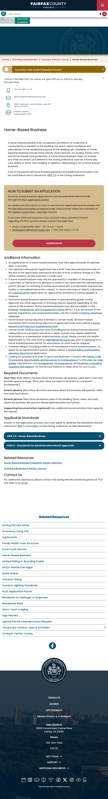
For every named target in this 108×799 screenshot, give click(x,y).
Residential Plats (12, 603)
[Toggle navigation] (102, 5)
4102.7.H (51, 175)
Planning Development (25, 59)
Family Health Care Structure (20, 543)
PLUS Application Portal (17, 591)
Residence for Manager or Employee (25, 597)
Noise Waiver (10, 573)
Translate (54, 697)
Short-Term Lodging (15, 609)
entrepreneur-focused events (55, 363)
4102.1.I (36, 426)
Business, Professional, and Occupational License (36, 309)
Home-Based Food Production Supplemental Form (54, 324)
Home (5, 59)
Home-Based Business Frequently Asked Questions (33, 463)
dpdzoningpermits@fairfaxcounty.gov (30, 97)
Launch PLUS (54, 243)
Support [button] (52, 762)
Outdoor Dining (12, 579)
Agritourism (9, 537)
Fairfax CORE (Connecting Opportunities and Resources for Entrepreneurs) (54, 358)
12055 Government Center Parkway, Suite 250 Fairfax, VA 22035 (32, 105)
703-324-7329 (54, 742)
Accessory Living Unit (15, 531)
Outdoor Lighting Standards (20, 585)
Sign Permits (10, 615)
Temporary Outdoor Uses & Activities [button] (26, 627)
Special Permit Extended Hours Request (27, 621)
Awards (54, 704)
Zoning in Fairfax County (55, 59)
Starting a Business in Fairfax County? (25, 468)
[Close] (103, 69)
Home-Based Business (16, 555)
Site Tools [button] (52, 756)
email (24, 483)
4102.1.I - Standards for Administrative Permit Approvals (40, 445)
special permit (22, 292)
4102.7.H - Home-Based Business (26, 436)
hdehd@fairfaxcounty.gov (60, 339)
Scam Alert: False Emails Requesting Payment (38, 69)
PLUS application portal (35, 199)
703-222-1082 (20, 89)
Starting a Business (91, 313)
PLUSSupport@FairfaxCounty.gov (31, 230)
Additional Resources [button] (52, 768)
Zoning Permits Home (15, 525)
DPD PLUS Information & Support (30, 208)
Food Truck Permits (14, 549)
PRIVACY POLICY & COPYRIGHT (54, 716)
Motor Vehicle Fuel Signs (17, 567)
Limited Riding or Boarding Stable (23, 561)
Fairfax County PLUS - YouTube (29, 212)
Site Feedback (54, 710)
